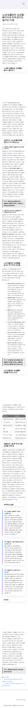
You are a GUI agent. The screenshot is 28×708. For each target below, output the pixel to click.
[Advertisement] (14, 87)
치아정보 (6, 677)
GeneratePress (20, 705)
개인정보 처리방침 (21, 699)
